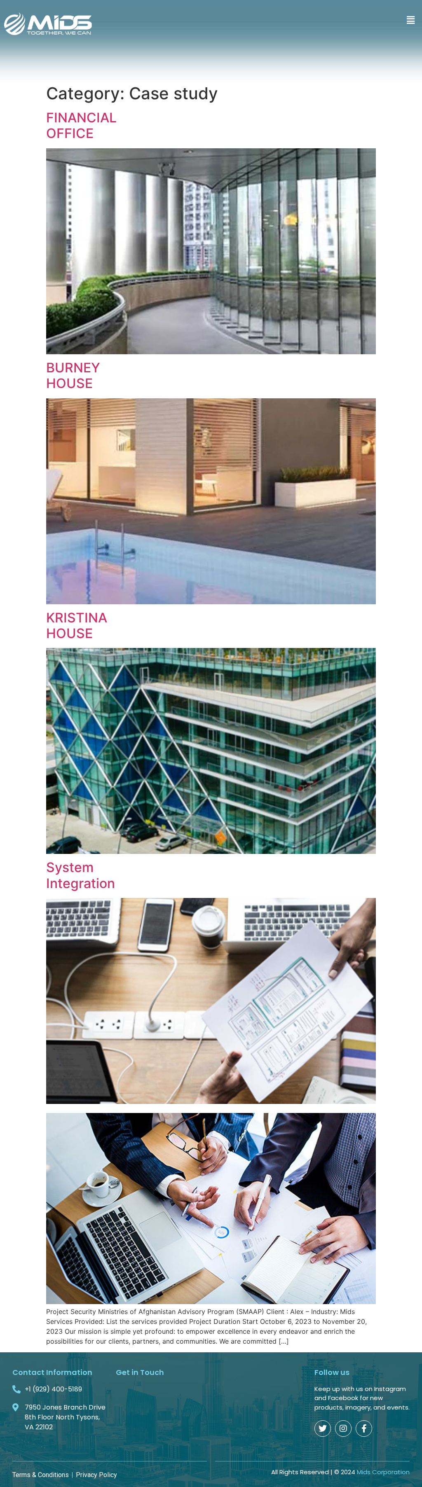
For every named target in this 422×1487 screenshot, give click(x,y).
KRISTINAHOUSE (76, 625)
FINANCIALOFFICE (81, 125)
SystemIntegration (80, 875)
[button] (411, 20)
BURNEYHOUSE (73, 375)
